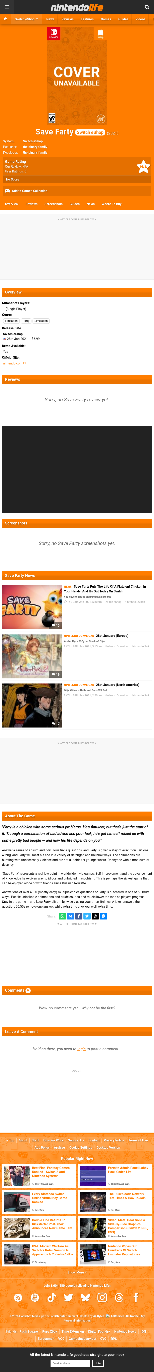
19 (57, 674)
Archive (59, 1147)
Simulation (41, 321)
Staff (35, 1140)
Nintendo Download (117, 646)
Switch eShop (33, 141)
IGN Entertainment (66, 1316)
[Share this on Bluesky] (70, 916)
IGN (143, 1331)
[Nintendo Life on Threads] (119, 1298)
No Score (12, 179)
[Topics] (7, 7)
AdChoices (117, 1316)
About (23, 1140)
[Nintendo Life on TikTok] (51, 1298)
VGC (61, 1339)
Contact (93, 1140)
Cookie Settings (80, 1147)
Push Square (28, 1331)
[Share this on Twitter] (87, 916)
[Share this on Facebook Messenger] (103, 916)
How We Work (53, 1140)
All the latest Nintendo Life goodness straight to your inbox (77, 1355)
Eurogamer (46, 1339)
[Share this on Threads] (95, 916)
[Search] (147, 7)
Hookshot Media (29, 1316)
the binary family (35, 147)
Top (11, 1140)
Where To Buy (112, 204)
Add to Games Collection (29, 191)
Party (26, 321)
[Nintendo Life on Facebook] (136, 1298)
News (91, 204)
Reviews (31, 204)
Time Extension (73, 1331)
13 (57, 625)
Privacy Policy (114, 1140)
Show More (76, 1272)
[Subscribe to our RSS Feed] (18, 1298)
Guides (75, 204)
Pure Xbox (49, 1331)
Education (11, 321)
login (81, 1049)
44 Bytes (98, 1316)
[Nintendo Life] (77, 7)
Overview (11, 204)
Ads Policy (42, 1147)
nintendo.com (13, 363)
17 (57, 724)
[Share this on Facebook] (78, 916)
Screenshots (54, 204)
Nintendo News (125, 1331)
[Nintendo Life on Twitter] (68, 1298)
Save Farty (69, 131)
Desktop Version (108, 1147)
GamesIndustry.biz (82, 1339)
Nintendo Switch (135, 602)
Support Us (76, 1140)
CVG (103, 1339)
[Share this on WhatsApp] (62, 916)
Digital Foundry (99, 1331)
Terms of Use (138, 1140)
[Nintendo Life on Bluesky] (85, 1298)
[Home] (5, 19)
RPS (114, 1339)
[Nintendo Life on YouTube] (34, 1298)
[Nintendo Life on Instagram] (102, 1298)
